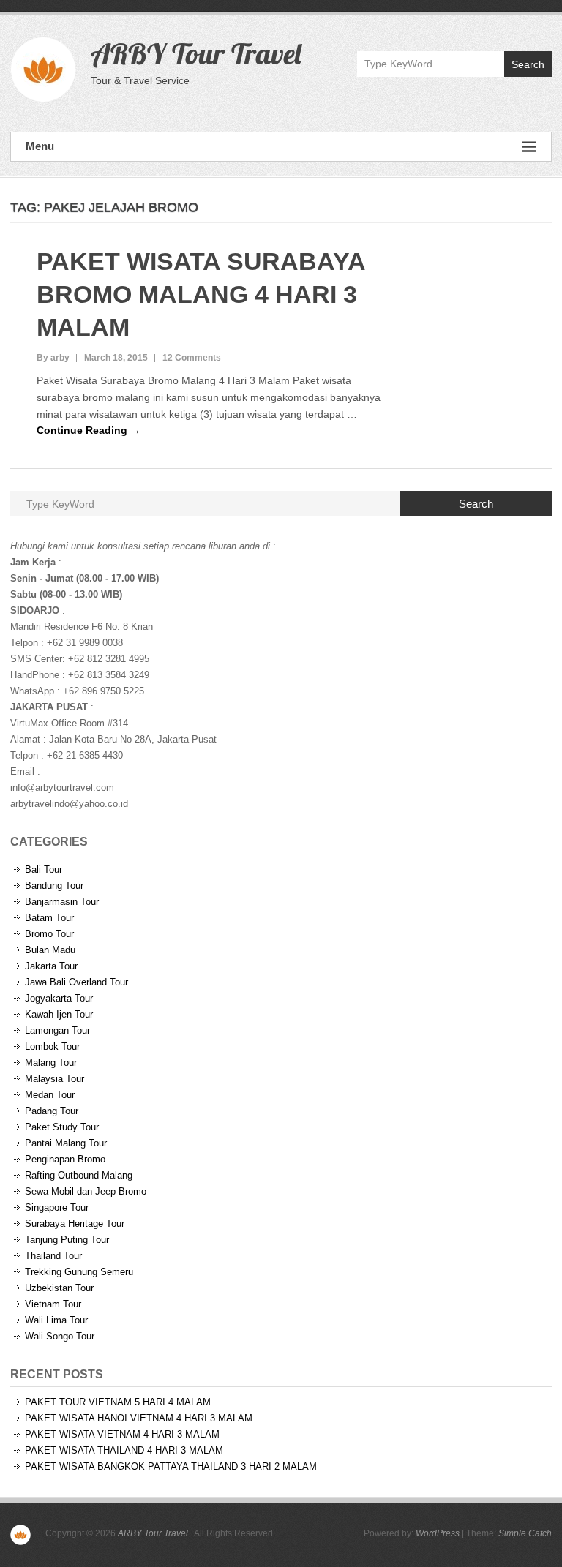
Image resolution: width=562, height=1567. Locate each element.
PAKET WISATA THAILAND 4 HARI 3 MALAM (124, 1450)
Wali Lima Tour (56, 1320)
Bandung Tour (54, 885)
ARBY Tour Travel (196, 53)
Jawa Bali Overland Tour (76, 982)
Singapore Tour (57, 1207)
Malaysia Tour (54, 1078)
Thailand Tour (53, 1255)
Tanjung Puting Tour (67, 1239)
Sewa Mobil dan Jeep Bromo (85, 1191)
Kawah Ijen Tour (59, 1014)
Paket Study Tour (62, 1126)
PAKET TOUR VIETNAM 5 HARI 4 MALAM (118, 1402)
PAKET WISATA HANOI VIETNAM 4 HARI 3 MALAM (138, 1418)
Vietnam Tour (53, 1304)
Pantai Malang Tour (66, 1143)
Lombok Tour (52, 1046)
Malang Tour (51, 1062)
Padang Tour (51, 1110)
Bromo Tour (49, 933)
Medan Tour (50, 1094)
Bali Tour (43, 869)
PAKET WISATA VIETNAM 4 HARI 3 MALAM (122, 1434)
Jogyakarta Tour (59, 998)
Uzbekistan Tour (59, 1287)
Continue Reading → (88, 430)
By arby (53, 358)
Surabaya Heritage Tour (74, 1223)
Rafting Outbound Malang (78, 1175)
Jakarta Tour (51, 966)
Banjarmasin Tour (62, 901)
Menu (40, 146)
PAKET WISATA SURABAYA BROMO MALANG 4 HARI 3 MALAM (201, 294)
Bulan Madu (50, 949)
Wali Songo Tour (59, 1336)
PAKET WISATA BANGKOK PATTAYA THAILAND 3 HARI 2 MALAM (171, 1466)
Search (528, 64)
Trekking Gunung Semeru (79, 1271)
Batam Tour (49, 917)
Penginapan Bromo (65, 1159)
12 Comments (191, 358)
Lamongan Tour (57, 1030)
